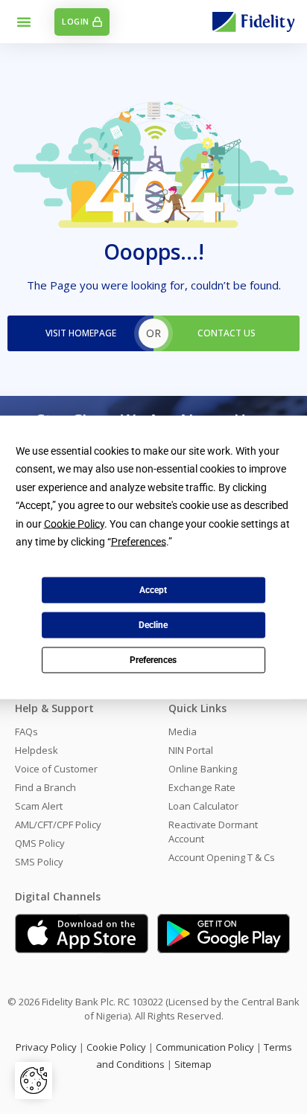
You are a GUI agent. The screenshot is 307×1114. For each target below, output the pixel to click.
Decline (153, 625)
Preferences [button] (138, 542)
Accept (153, 590)
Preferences (153, 660)
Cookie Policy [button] (74, 523)
